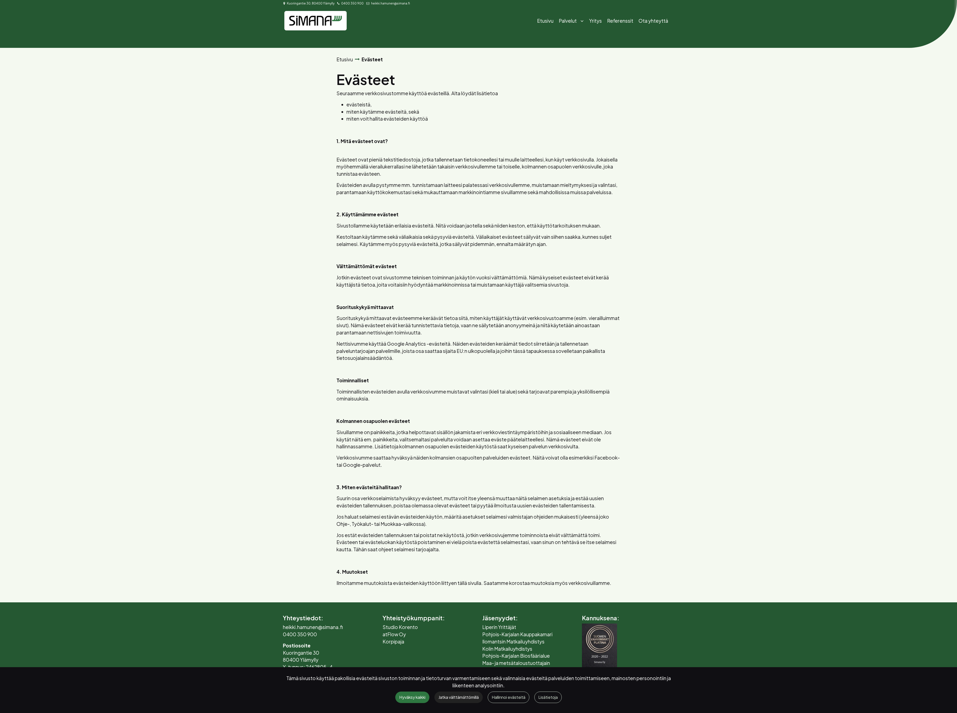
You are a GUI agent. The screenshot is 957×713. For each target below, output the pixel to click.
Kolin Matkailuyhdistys (507, 649)
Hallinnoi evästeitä (508, 697)
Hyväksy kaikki (412, 697)
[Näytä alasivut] (582, 21)
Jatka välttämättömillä (458, 697)
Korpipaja (393, 641)
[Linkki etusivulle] (315, 20)
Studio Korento (400, 627)
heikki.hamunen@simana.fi (390, 3)
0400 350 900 (352, 3)
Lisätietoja (548, 697)
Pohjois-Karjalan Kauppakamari (517, 634)
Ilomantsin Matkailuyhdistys (513, 641)
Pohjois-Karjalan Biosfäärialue (516, 656)
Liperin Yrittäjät (499, 627)
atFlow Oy (394, 634)
